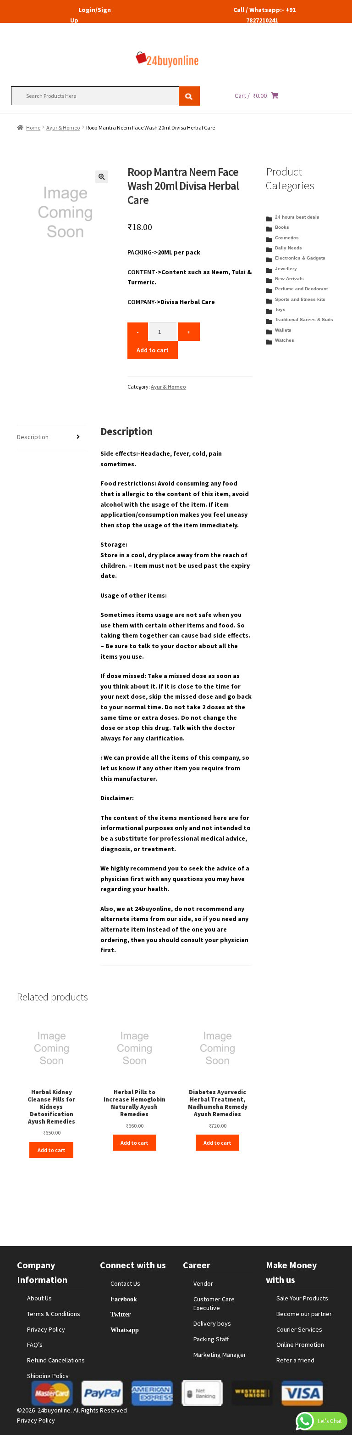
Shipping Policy (48, 1376)
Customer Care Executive (214, 1303)
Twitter (120, 1314)
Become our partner (304, 1314)
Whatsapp (124, 1330)
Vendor (203, 1283)
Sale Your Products (302, 1298)
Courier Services (299, 1329)
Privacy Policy (46, 1329)
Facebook (123, 1299)
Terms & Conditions (53, 1314)
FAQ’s (35, 1344)
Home (33, 127)
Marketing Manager (219, 1354)
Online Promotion (300, 1344)
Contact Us (125, 1283)
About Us (39, 1298)
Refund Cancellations (56, 1360)
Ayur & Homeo (63, 127)
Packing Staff (211, 1339)
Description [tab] (33, 437)
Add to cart (153, 350)
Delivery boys (212, 1323)
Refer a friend (295, 1360)
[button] (101, 176)
